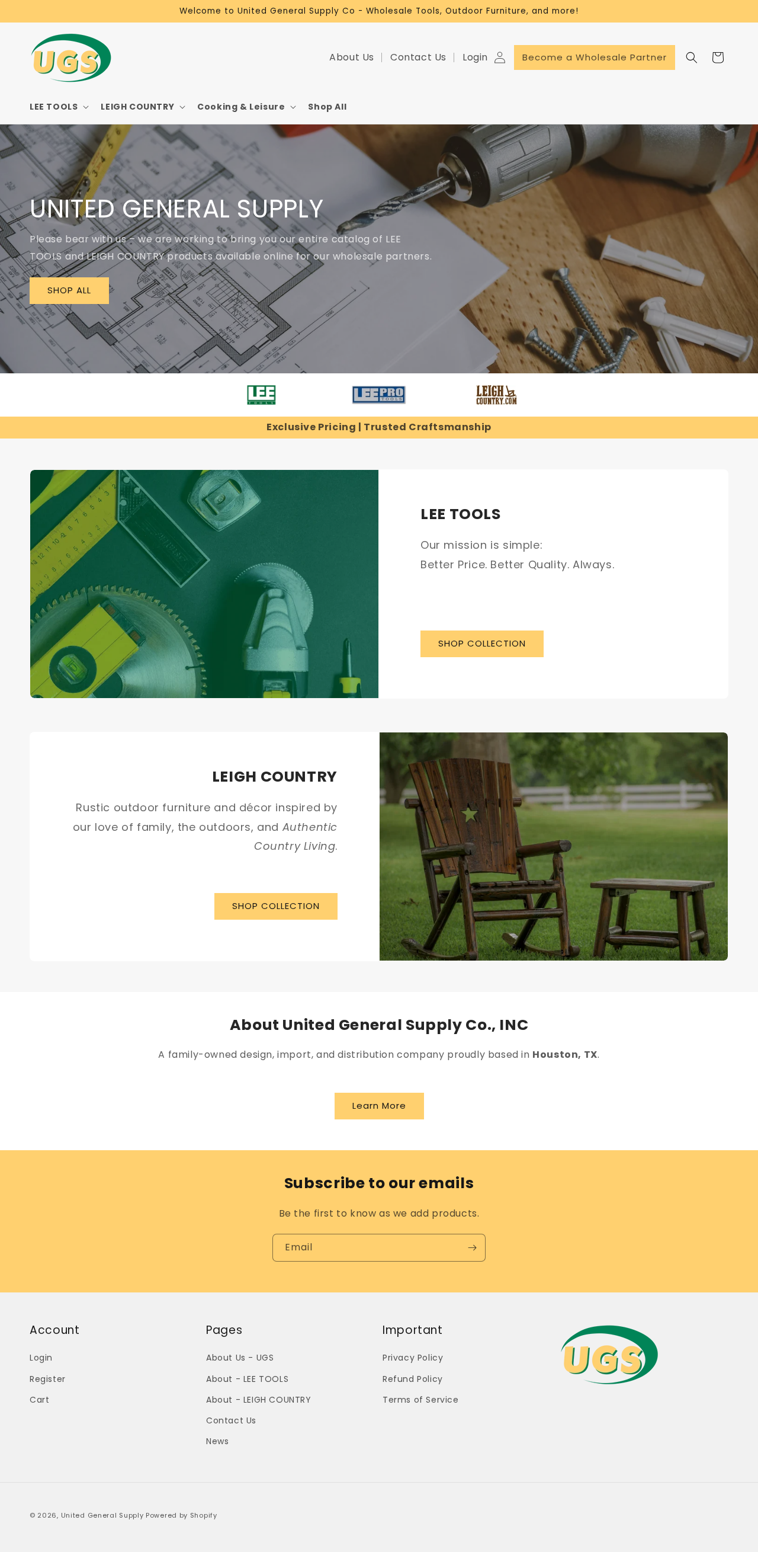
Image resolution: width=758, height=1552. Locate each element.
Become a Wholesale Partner (594, 57)
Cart (39, 1400)
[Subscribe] (472, 1248)
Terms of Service (421, 1400)
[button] (58, 106)
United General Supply (102, 1515)
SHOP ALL (69, 290)
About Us (351, 57)
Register (48, 1379)
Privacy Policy (413, 1358)
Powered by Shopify (181, 1515)
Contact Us (418, 57)
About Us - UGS (240, 1358)
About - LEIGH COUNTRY (258, 1400)
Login (475, 57)
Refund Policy (413, 1379)
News (217, 1441)
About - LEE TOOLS (247, 1379)
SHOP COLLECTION (482, 643)
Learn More (379, 1105)
